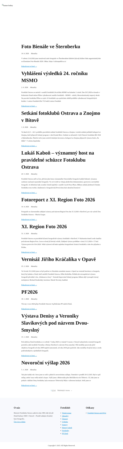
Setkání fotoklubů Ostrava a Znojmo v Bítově (60, 116)
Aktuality (34, 53)
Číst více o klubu (19, 422)
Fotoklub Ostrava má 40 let (97, 413)
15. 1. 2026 (25, 337)
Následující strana (64, 390)
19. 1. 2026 (25, 299)
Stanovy (65, 425)
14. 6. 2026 (25, 53)
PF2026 (29, 292)
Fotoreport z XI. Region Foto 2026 (58, 199)
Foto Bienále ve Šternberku (50, 46)
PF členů (65, 433)
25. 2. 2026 (25, 266)
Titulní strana (66, 413)
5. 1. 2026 (24, 370)
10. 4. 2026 (25, 207)
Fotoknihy (65, 430)
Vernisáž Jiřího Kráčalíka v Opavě (58, 259)
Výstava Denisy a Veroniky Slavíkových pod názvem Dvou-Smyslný (55, 323)
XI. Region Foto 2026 (44, 226)
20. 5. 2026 (25, 174)
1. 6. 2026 (24, 127)
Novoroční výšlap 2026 (45, 362)
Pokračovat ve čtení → (29, 66)
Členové (65, 419)
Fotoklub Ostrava (61, 11)
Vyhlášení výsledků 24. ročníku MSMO (54, 77)
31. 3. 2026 (25, 233)
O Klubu (65, 422)
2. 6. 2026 (24, 87)
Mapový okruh (67, 428)
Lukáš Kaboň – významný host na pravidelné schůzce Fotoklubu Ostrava (57, 160)
